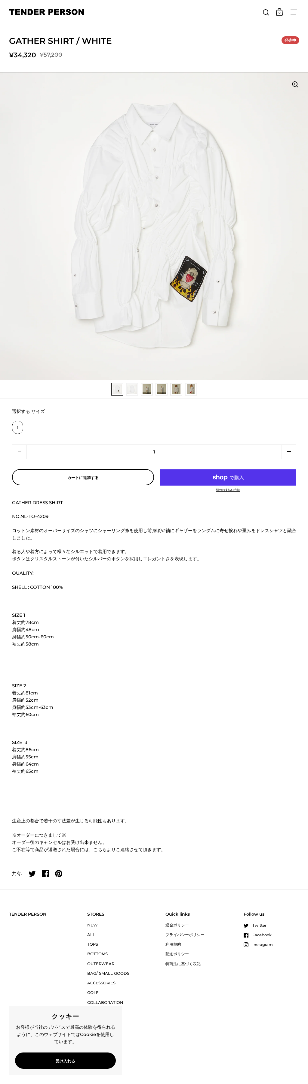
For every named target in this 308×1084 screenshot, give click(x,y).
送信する (262, 1062)
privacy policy (202, 1043)
